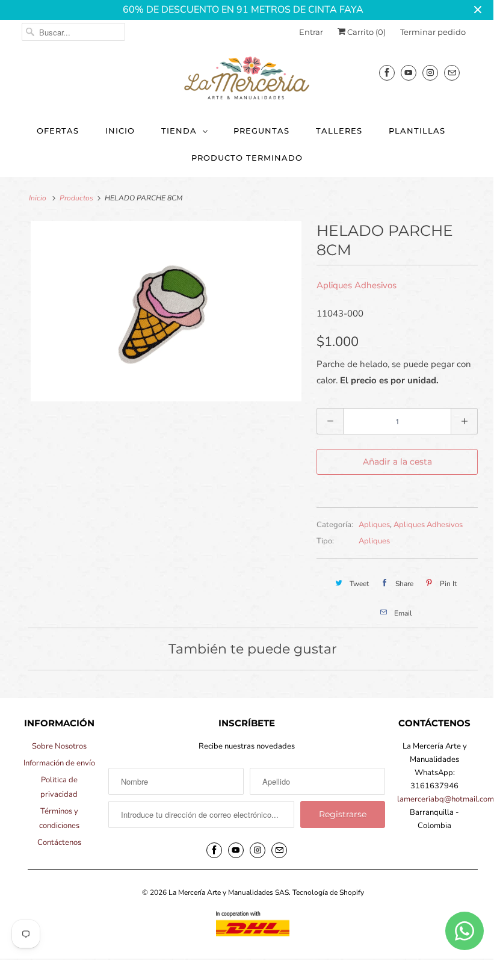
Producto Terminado (247, 157)
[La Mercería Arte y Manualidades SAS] (247, 79)
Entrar (311, 32)
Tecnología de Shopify (328, 892)
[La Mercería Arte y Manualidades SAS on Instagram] (430, 72)
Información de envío (59, 763)
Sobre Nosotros (59, 746)
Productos (76, 198)
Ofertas (58, 130)
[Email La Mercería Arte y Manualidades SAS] (452, 72)
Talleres (339, 130)
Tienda (179, 130)
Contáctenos (59, 842)
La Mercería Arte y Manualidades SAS (228, 892)
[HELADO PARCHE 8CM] (166, 311)
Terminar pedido (433, 32)
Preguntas (261, 130)
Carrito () (365, 32)
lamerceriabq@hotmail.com (445, 799)
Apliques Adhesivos (356, 285)
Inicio (120, 130)
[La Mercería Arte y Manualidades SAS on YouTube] (408, 72)
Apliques (374, 524)
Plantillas (417, 130)
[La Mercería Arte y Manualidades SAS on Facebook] (387, 72)
